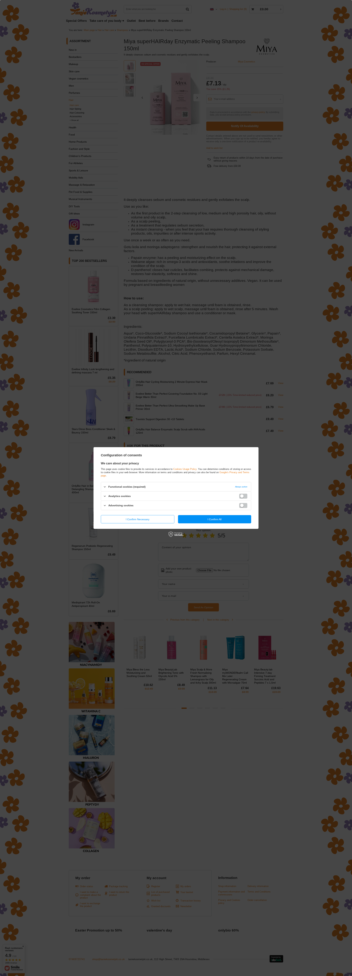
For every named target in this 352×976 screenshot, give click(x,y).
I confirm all (214, 519)
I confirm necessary (137, 519)
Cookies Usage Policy (185, 469)
